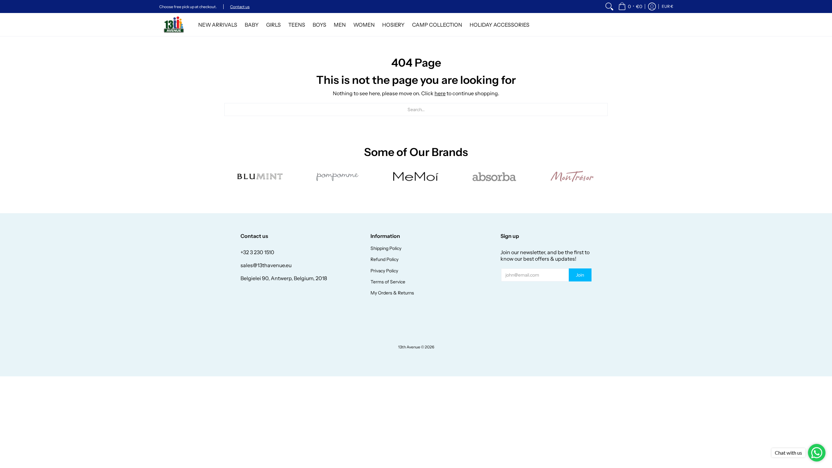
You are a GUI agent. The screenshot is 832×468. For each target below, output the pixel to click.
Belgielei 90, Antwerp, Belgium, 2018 (283, 278)
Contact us (240, 6)
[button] (630, 6)
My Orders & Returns (392, 293)
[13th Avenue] (173, 24)
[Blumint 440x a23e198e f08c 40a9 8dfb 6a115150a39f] (260, 176)
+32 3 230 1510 (257, 252)
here (440, 93)
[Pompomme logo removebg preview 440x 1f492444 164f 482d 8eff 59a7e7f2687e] (338, 176)
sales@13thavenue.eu (266, 265)
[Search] (609, 6)
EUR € (667, 6)
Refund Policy (384, 259)
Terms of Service (387, 282)
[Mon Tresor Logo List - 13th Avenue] (572, 176)
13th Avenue (409, 346)
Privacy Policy (384, 271)
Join (580, 275)
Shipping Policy (385, 248)
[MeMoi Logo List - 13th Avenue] (416, 177)
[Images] (494, 176)
